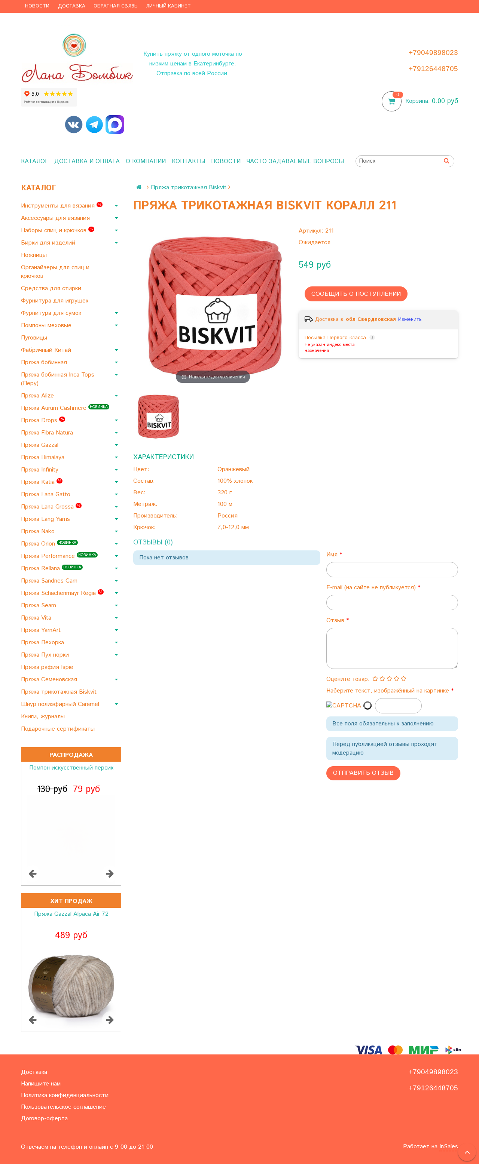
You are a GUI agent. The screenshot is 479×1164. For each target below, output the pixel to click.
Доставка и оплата (87, 161)
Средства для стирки (52, 288)
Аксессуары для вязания (56, 218)
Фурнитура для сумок (52, 313)
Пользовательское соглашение (63, 1107)
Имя (332, 554)
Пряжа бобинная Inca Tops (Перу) (57, 379)
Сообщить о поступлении (356, 294)
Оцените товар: (348, 679)
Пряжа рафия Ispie (48, 667)
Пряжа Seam (39, 605)
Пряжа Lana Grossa (50, 507)
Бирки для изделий (49, 243)
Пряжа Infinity (40, 470)
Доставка (71, 6)
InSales (448, 1146)
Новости (37, 6)
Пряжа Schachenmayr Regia (61, 593)
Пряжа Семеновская (50, 679)
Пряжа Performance (58, 556)
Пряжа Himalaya (43, 457)
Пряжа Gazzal (40, 445)
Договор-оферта (44, 1118)
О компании (146, 161)
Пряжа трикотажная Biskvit (59, 692)
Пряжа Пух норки (46, 655)
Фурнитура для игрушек (55, 301)
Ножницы (35, 255)
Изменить (410, 319)
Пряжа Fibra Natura (48, 433)
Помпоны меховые (47, 325)
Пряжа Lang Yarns (46, 519)
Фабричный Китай (47, 350)
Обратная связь (116, 6)
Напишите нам (41, 1083)
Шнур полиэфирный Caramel (61, 704)
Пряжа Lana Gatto (46, 494)
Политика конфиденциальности (65, 1095)
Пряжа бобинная (45, 362)
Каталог (34, 161)
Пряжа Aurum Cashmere (64, 408)
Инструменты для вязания (61, 206)
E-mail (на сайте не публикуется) (372, 587)
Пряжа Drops (42, 420)
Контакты (188, 161)
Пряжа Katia (41, 482)
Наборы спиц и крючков (57, 230)
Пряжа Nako (39, 531)
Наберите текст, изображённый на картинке (388, 691)
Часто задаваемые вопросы (295, 161)
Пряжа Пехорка (43, 642)
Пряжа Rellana (51, 568)
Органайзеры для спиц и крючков (55, 271)
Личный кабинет (168, 6)
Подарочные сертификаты (59, 729)
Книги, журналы (44, 716)
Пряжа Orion (48, 544)
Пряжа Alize (38, 395)
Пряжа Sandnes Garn (50, 581)
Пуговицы (35, 338)
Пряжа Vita (37, 618)
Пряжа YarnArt (41, 630)
